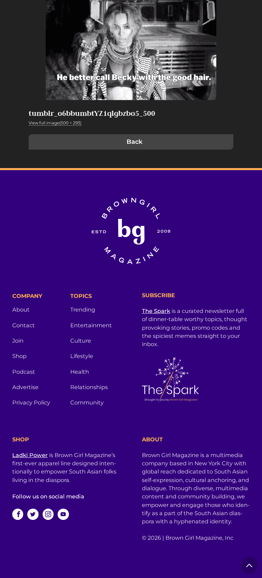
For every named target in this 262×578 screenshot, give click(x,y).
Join (18, 340)
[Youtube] (63, 514)
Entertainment (91, 325)
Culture (80, 340)
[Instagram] (48, 514)
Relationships (89, 387)
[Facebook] (17, 514)
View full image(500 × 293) (55, 122)
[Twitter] (32, 514)
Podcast (23, 371)
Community (87, 402)
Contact (23, 325)
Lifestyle (81, 356)
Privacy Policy (31, 402)
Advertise (25, 387)
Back (134, 142)
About (21, 309)
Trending (82, 309)
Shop (19, 356)
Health (79, 371)
